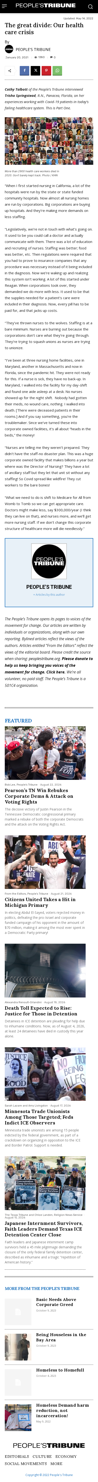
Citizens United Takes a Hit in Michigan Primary (40, 902)
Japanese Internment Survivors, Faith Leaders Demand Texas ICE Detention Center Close (44, 1229)
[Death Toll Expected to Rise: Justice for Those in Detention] (45, 970)
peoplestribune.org (44, 658)
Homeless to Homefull (60, 1370)
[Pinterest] (46, 71)
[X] (35, 71)
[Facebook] (24, 71)
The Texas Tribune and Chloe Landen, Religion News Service (44, 1215)
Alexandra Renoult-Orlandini (23, 1002)
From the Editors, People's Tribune (26, 893)
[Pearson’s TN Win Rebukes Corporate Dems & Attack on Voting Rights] (45, 753)
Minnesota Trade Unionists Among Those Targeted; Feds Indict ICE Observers (39, 1117)
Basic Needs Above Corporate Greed (56, 1302)
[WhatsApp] (57, 71)
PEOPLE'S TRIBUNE (33, 49)
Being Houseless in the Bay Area (61, 1337)
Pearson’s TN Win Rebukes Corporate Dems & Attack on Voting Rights (39, 796)
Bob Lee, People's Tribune (21, 784)
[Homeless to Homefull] (18, 1382)
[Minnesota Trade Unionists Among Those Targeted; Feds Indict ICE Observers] (45, 1074)
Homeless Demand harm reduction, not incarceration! (62, 1410)
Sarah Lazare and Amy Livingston (26, 1105)
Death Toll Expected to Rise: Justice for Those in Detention (41, 1011)
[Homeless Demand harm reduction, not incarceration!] (18, 1417)
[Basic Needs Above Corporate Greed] (18, 1312)
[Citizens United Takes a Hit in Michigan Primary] (45, 862)
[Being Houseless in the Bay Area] (18, 1347)
